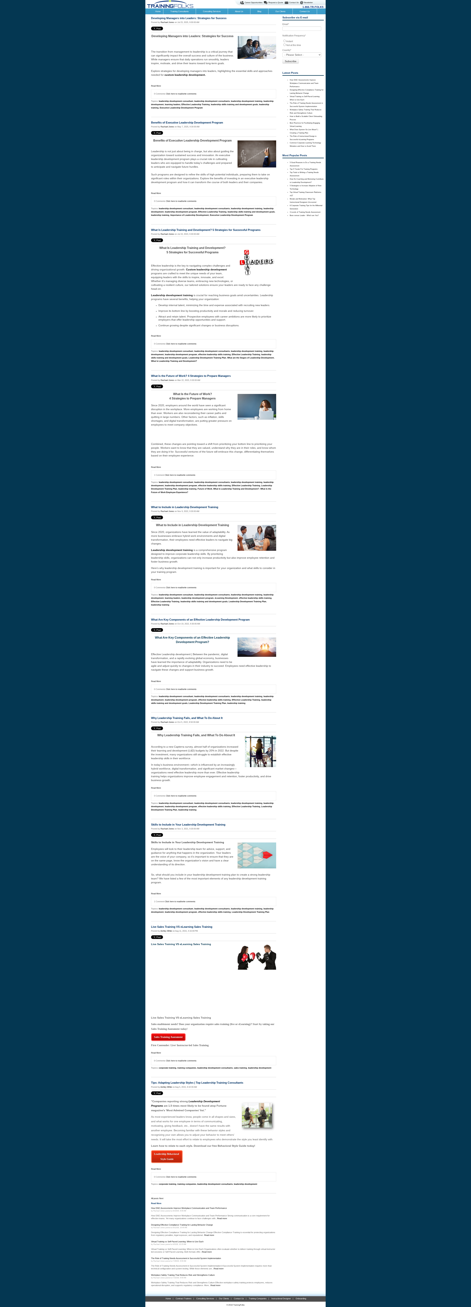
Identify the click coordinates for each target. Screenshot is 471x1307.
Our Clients (224, 1298)
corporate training (167, 1068)
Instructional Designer (281, 1298)
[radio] (303, 41)
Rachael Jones (167, 22)
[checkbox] (303, 43)
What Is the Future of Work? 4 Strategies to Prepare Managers (191, 375)
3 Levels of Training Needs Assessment (305, 212)
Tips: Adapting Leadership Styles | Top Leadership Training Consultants (197, 1082)
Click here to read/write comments (181, 94)
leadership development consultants (212, 101)
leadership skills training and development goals (234, 104)
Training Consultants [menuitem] (179, 11)
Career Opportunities (253, 2)
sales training (240, 1068)
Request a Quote (275, 2)
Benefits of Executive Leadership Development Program (187, 122)
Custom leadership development (206, 269)
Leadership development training (172, 295)
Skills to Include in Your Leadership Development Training (188, 824)
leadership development (259, 1068)
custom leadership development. (185, 74)
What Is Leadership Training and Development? (174, 361)
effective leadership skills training (214, 354)
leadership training (160, 215)
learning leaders (172, 104)
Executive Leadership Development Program (181, 108)
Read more (222, 1218)
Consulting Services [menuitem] (212, 11)
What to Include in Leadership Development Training (184, 507)
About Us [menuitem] (239, 11)
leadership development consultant (176, 101)
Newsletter (308, 2)
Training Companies (258, 1298)
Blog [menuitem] (259, 11)
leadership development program (181, 212)
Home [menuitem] (158, 11)
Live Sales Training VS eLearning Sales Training (181, 926)
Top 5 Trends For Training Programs (304, 169)
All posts (155, 1198)
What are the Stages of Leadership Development (250, 358)
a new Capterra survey (179, 746)
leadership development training (246, 101)
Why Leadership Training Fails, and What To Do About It (187, 717)
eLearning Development (226, 598)
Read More (156, 86)
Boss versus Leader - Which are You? (304, 215)
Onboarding (301, 1298)
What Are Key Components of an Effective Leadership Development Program (200, 619)
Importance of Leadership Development (189, 215)
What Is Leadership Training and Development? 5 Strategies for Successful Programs (206, 229)
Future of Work (205, 489)
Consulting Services (205, 1298)
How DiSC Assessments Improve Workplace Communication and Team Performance (304, 83)
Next (161, 1198)
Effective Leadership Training (195, 104)
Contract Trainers (184, 1298)
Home (168, 1298)
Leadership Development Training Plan (207, 358)
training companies (186, 1068)
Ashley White (166, 931)
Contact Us (294, 2)
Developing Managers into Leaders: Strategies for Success (188, 18)
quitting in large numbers (165, 416)
